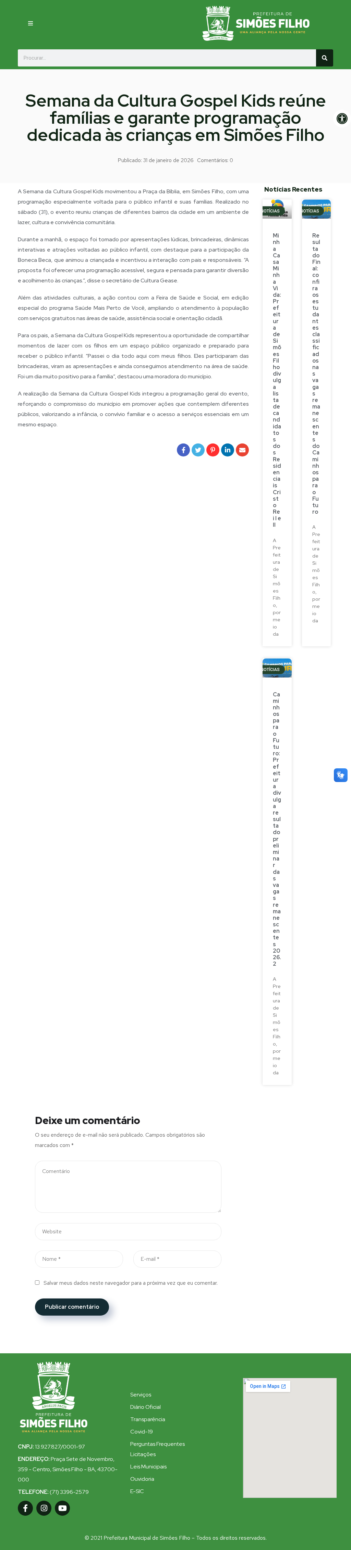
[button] (30, 23)
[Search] (324, 57)
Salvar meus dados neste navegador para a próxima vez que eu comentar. (131, 1282)
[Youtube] (62, 1508)
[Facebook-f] (25, 1508)
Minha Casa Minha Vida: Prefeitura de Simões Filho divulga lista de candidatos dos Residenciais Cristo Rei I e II (277, 380)
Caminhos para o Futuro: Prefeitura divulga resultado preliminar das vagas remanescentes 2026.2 (277, 829)
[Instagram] (43, 1508)
